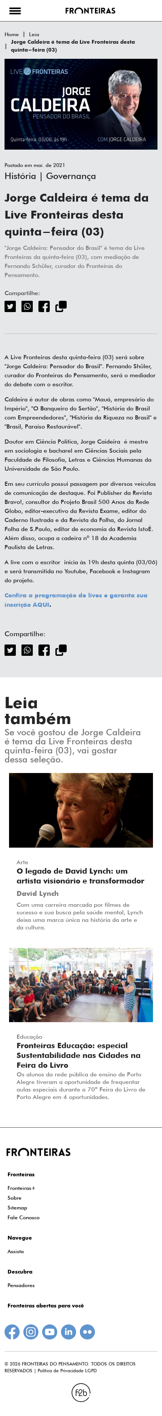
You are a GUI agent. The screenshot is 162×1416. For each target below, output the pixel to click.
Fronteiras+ (22, 1188)
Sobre (14, 1198)
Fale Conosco (24, 1217)
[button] (15, 10)
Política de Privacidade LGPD (67, 1370)
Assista (16, 1251)
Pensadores (21, 1285)
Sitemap (17, 1208)
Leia (34, 34)
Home (12, 34)
